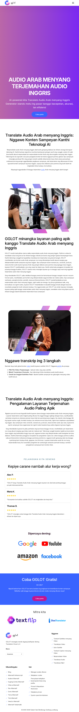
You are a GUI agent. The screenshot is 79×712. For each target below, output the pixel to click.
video (28, 366)
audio (43, 170)
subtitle (59, 366)
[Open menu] (71, 2)
